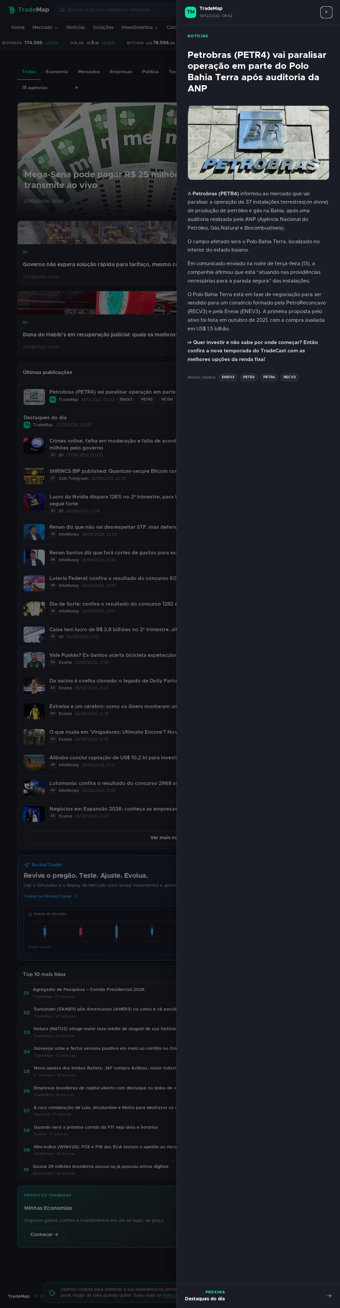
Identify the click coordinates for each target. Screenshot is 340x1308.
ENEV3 (228, 377)
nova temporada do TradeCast (248, 350)
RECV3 (290, 377)
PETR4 (269, 377)
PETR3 (249, 377)
